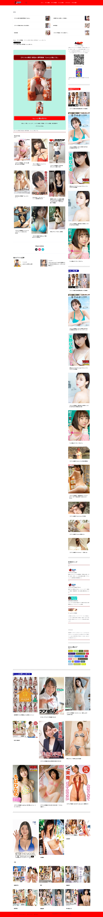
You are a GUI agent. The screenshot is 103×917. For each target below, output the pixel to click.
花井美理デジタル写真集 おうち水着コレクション (24, 720)
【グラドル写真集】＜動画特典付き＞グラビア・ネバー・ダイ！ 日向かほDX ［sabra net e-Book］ (78, 497)
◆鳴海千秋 (16, 889)
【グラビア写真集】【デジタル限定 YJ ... (60, 32)
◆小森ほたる (69, 912)
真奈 (41, 889)
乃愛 (15, 866)
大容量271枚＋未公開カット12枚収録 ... (60, 18)
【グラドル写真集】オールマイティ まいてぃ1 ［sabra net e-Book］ (22, 232)
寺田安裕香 (16, 32)
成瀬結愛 (42, 912)
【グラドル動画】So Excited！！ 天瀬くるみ (78, 552)
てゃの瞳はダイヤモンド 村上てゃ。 (76, 261)
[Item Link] (47, 18)
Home (14, 40)
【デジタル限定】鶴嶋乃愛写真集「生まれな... (22, 18)
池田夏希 (68, 842)
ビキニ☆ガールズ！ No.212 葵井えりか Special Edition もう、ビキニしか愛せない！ (57, 264)
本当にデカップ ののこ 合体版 (56, 231)
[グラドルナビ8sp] (17, 2)
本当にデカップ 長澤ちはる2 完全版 (73, 764)
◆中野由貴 (55, 25)
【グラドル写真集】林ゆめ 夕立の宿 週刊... (21, 25)
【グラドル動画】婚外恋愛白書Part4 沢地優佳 (78, 108)
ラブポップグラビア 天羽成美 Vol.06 (48, 722)
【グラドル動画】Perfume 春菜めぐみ (76, 534)
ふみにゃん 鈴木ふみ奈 (27, 264)
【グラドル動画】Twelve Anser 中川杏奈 (77, 516)
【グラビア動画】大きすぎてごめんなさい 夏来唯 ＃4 (77, 809)
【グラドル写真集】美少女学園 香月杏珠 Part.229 (50, 766)
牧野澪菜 (16, 912)
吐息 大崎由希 (17, 745)
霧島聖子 (68, 889)
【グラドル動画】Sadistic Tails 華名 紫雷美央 (78, 461)
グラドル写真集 (20, 40)
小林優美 (42, 861)
